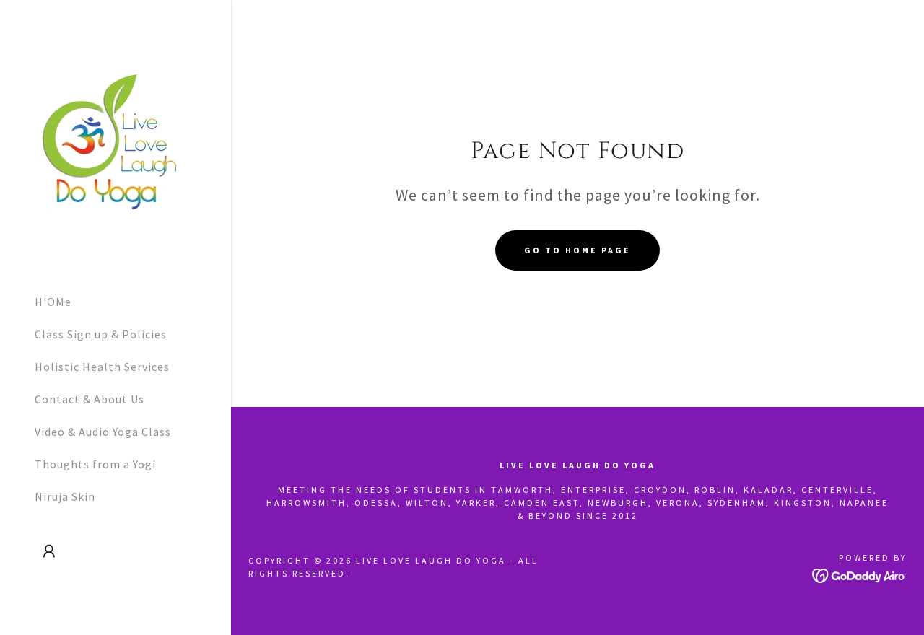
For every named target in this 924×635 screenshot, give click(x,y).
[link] (110, 140)
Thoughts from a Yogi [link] (95, 464)
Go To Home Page (577, 250)
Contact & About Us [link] (89, 399)
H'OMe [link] (53, 301)
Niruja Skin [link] (65, 496)
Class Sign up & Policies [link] (101, 334)
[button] (49, 551)
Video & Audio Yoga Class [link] (103, 431)
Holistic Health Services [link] (102, 366)
